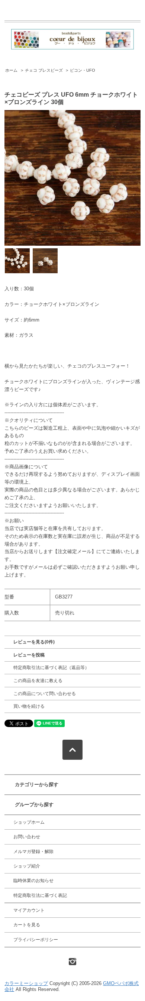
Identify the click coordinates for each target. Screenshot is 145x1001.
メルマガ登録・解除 (33, 851)
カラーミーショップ (26, 983)
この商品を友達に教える (37, 680)
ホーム (11, 70)
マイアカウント (29, 910)
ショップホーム (29, 822)
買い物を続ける (29, 706)
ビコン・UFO (82, 70)
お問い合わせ (26, 836)
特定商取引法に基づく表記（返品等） (51, 667)
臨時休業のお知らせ (33, 880)
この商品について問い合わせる (44, 693)
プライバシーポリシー (35, 939)
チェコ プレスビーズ (44, 70)
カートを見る (26, 924)
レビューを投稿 (29, 655)
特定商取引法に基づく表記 (40, 895)
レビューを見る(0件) (34, 642)
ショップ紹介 (26, 866)
